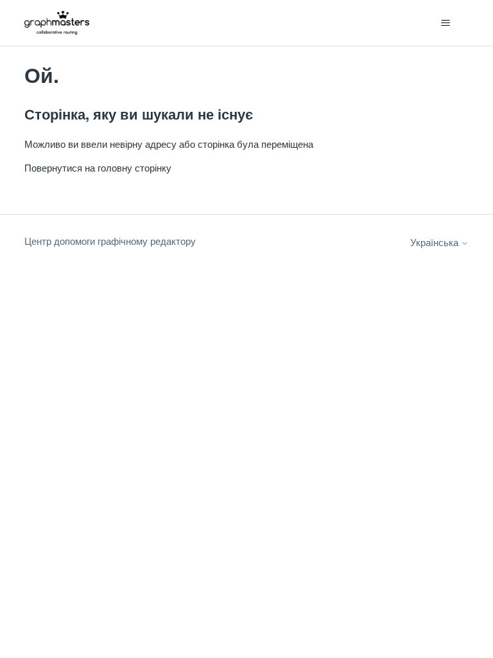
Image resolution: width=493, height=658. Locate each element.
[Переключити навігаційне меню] (446, 23)
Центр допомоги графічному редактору (110, 240)
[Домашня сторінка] (56, 23)
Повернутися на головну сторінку (97, 167)
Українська (435, 241)
